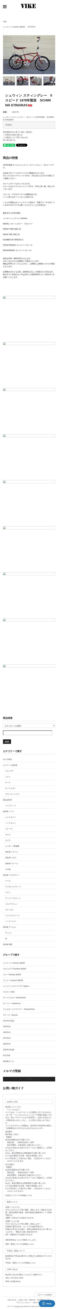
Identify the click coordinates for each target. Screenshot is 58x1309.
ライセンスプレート (13, 887)
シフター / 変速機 (12, 846)
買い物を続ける (9, 140)
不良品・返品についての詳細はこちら (20, 1263)
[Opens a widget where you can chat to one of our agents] (47, 1304)
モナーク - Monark (10, 1015)
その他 (8, 869)
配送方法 (32, 1300)
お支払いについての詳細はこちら (18, 1195)
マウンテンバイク (12, 794)
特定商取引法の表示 (44, 1300)
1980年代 (7, 1044)
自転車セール (8, 1061)
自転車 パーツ (8, 811)
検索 (7, 741)
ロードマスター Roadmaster (14, 998)
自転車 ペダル (10, 858)
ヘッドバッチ (10, 921)
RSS (34, 1302)
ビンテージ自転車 (10, 765)
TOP (5, 22)
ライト (8, 892)
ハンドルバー (10, 817)
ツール (8, 881)
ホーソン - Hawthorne (12, 1003)
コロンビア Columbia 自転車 (14, 969)
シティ (8, 777)
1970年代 (31, 27)
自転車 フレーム (11, 863)
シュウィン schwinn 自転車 (14, 27)
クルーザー (9, 771)
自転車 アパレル (9, 927)
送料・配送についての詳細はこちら (19, 1244)
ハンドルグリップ (12, 915)
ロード (8, 782)
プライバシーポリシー (23, 1302)
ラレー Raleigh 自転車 (12, 974)
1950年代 (7, 1027)
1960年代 (7, 1032)
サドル (8, 835)
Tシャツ (8, 933)
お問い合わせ (12, 1300)
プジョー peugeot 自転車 (13, 980)
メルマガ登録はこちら (29, 1079)
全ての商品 (7, 759)
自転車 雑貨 (7, 944)
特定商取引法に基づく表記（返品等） (18, 132)
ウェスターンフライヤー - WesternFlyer (19, 1009)
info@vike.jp (15, 1281)
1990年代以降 (8, 1050)
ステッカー (9, 910)
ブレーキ (8, 829)
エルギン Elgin (9, 992)
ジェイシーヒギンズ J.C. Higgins (16, 986)
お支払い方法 (22, 1300)
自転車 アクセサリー (11, 875)
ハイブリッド (10, 806)
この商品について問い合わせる (15, 137)
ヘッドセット (10, 823)
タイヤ (8, 840)
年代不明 (6, 1055)
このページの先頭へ (45, 1295)
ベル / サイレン (11, 904)
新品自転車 (7, 800)
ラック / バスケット (13, 898)
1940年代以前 (8, 1021)
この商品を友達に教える (13, 135)
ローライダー (10, 788)
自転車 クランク (11, 852)
